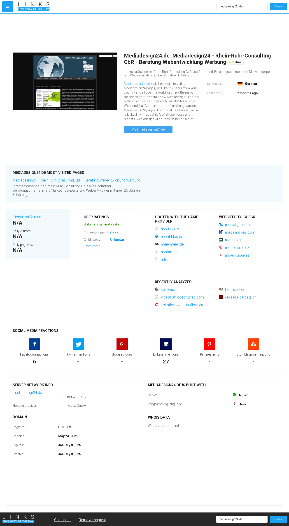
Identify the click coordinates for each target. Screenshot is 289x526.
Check (278, 6)
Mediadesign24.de (137, 83)
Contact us (62, 520)
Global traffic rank (27, 217)
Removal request (92, 520)
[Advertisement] (141, 30)
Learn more (92, 246)
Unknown (117, 239)
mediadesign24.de (27, 392)
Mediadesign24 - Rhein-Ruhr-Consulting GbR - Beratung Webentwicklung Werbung (76, 180)
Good (114, 233)
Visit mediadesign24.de (148, 129)
